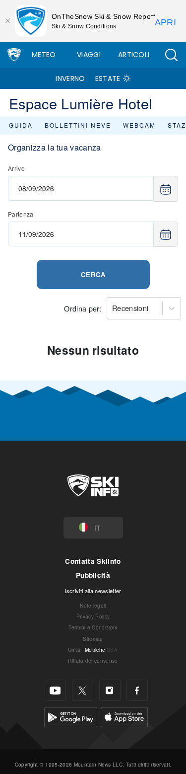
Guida (21, 125)
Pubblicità (93, 575)
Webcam (139, 125)
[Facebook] (137, 690)
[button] (171, 55)
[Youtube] (55, 690)
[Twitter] (82, 690)
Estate (108, 78)
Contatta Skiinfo (93, 561)
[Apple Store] (124, 716)
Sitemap (93, 638)
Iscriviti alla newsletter (93, 591)
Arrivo (16, 168)
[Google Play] (70, 716)
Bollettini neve (78, 125)
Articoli (134, 55)
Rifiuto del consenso (93, 660)
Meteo (44, 55)
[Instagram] (110, 690)
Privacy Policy (93, 616)
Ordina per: (83, 308)
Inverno (70, 78)
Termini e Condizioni (92, 627)
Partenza (21, 214)
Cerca (93, 274)
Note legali (93, 605)
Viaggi (89, 55)
